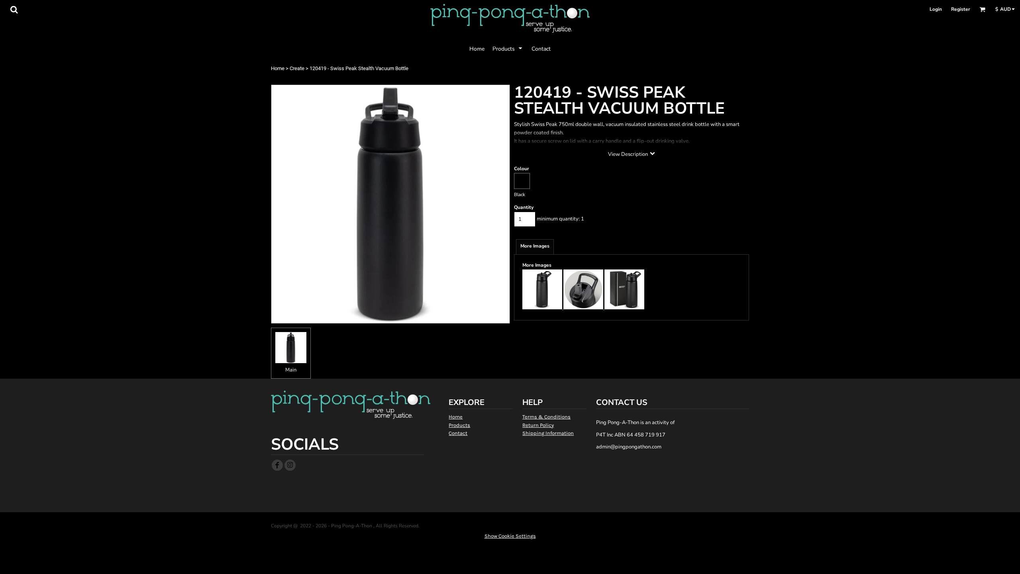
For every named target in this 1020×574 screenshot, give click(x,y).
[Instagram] (290, 465)
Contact (458, 433)
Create (297, 68)
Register (960, 9)
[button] (14, 10)
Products (459, 425)
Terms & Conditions (546, 417)
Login (936, 9)
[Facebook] (277, 465)
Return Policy (538, 425)
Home (277, 68)
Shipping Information (548, 433)
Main (290, 369)
